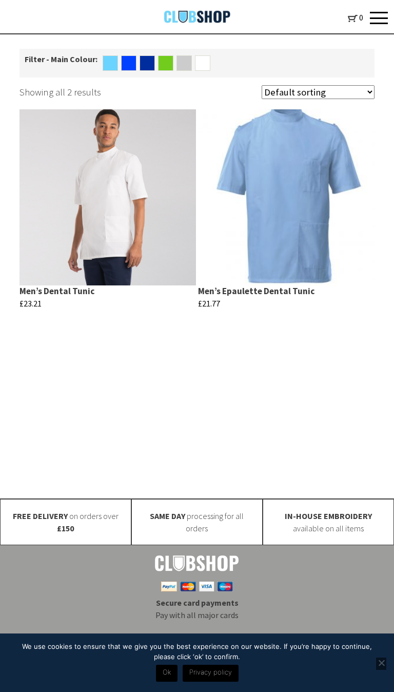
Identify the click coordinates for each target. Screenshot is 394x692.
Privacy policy (210, 672)
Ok (167, 672)
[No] (381, 664)
